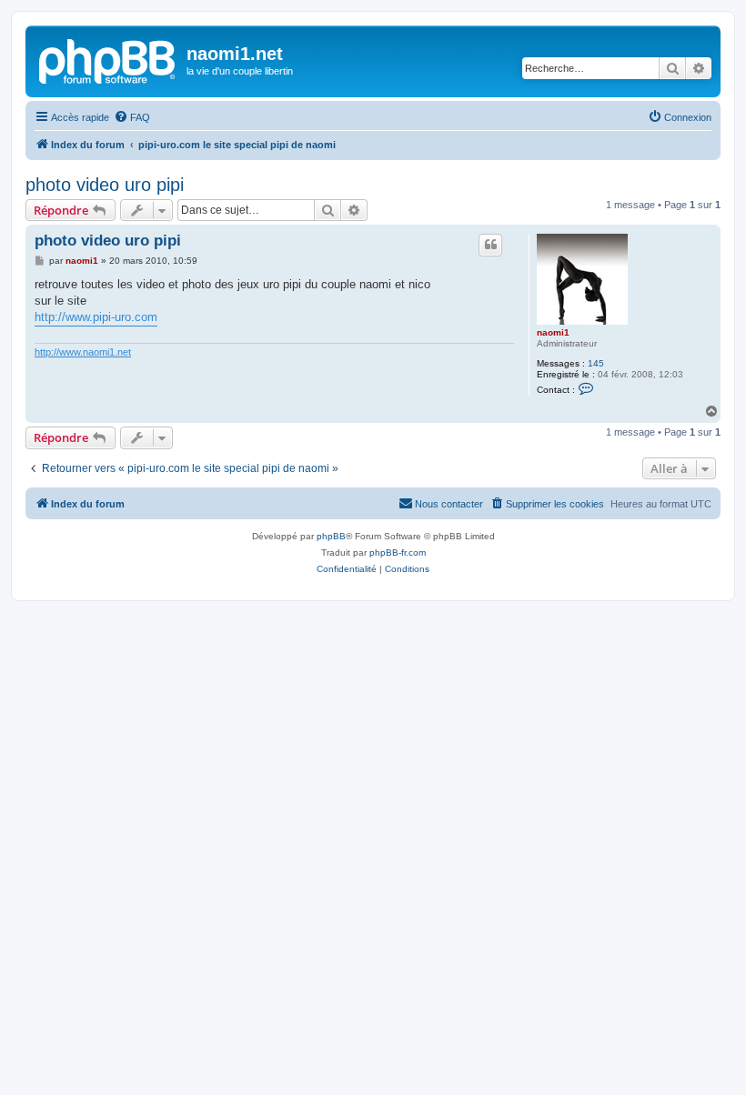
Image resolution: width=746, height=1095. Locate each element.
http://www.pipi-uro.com (96, 317)
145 (596, 363)
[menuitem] (132, 117)
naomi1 (553, 332)
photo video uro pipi (104, 185)
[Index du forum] (108, 59)
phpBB (331, 536)
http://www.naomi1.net (83, 352)
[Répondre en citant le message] (490, 245)
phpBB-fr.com (397, 553)
